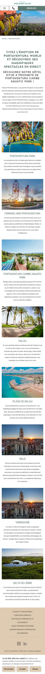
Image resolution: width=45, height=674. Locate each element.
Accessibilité (22, 622)
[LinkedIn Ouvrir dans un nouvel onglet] (25, 643)
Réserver (31, 8)
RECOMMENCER (22, 633)
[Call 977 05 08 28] (13, 8)
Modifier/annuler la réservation (22, 629)
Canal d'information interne (22, 626)
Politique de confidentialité (22, 619)
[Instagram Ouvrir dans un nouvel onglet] (19, 643)
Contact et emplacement (22, 612)
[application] (22, 664)
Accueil (4, 38)
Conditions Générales (22, 615)
